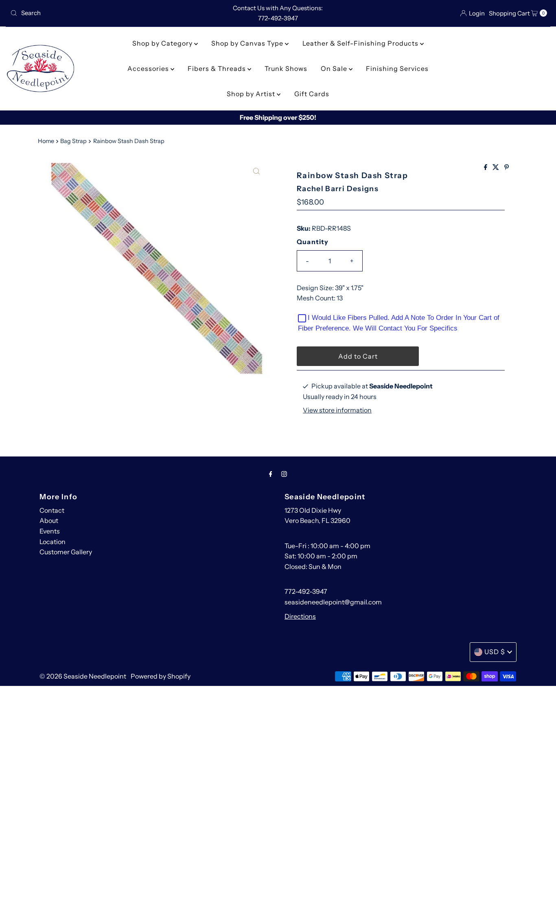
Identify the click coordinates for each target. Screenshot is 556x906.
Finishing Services (397, 68)
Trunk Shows (286, 68)
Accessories (149, 68)
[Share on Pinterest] (506, 167)
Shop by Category (163, 43)
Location (52, 542)
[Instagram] (284, 474)
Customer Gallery (65, 552)
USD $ (494, 652)
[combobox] (95, 13)
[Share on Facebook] (486, 167)
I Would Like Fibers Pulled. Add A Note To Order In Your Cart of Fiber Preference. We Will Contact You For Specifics (398, 323)
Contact (51, 510)
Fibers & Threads (217, 68)
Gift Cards (311, 94)
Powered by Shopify (160, 676)
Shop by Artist (252, 94)
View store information (337, 410)
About (48, 520)
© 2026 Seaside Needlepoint (82, 676)
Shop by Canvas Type (248, 43)
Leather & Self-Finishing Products (361, 43)
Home (46, 141)
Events (49, 531)
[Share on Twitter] (496, 167)
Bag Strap (73, 141)
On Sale (335, 68)
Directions (300, 616)
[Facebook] (270, 474)
